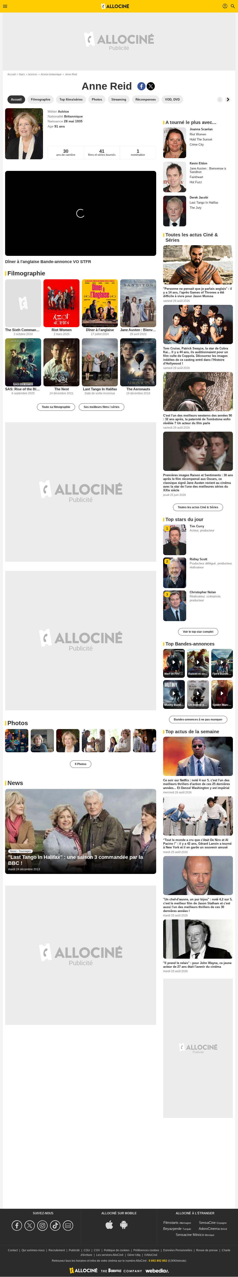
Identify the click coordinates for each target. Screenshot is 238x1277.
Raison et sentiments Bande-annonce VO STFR (198, 673)
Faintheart (196, 177)
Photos (17, 723)
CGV (97, 1250)
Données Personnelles (177, 1250)
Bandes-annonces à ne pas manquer (198, 719)
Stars (22, 74)
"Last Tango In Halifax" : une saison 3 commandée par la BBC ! (75, 860)
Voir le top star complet (198, 631)
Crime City (197, 144)
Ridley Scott (198, 559)
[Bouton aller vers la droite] (228, 99)
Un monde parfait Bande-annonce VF (198, 705)
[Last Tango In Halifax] (100, 362)
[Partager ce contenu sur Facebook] (141, 86)
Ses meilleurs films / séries (101, 407)
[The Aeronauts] (138, 362)
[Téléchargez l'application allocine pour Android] (126, 1224)
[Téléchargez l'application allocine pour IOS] (112, 1224)
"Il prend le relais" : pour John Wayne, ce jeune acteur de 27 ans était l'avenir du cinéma (197, 964)
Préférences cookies (146, 1250)
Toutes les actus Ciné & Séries (198, 507)
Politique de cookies (116, 1250)
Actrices (32, 74)
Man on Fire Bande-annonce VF (174, 673)
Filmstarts (170, 1223)
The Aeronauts (138, 389)
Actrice (63, 111)
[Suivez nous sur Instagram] (43, 1225)
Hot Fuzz (196, 182)
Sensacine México (190, 1235)
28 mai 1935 (73, 121)
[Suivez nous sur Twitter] (30, 1225)
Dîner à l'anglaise (100, 330)
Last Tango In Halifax (100, 389)
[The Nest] (61, 362)
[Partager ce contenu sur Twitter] (151, 86)
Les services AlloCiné (109, 1255)
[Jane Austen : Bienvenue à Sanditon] (138, 303)
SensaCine (207, 1223)
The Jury (196, 207)
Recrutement (57, 1250)
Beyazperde (172, 1229)
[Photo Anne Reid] (16, 740)
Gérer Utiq (133, 1255)
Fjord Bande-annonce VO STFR (222, 673)
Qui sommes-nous (33, 1250)
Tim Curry (197, 526)
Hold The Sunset (201, 139)
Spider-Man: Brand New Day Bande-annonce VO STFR (222, 705)
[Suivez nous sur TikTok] (56, 1225)
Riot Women (62, 330)
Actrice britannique (51, 74)
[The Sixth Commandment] (23, 303)
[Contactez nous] (69, 1225)
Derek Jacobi (199, 197)
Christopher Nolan (203, 592)
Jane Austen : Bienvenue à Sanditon (138, 330)
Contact (13, 1250)
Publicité (74, 1250)
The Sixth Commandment (23, 330)
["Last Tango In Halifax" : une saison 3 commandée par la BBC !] (80, 831)
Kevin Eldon (198, 163)
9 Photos (80, 764)
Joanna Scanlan (201, 129)
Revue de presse (207, 1250)
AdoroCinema (209, 1229)
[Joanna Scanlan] (174, 142)
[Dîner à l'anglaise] (100, 303)
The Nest (61, 389)
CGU (87, 1250)
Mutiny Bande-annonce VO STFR (174, 705)
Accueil (11, 74)
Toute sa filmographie (56, 407)
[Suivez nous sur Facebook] (17, 1225)
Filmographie (26, 273)
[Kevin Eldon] (174, 177)
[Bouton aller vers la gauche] (220, 99)
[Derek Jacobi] (174, 211)
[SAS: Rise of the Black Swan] (23, 362)
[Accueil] (115, 6)
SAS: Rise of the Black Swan (23, 389)
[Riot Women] (61, 303)
